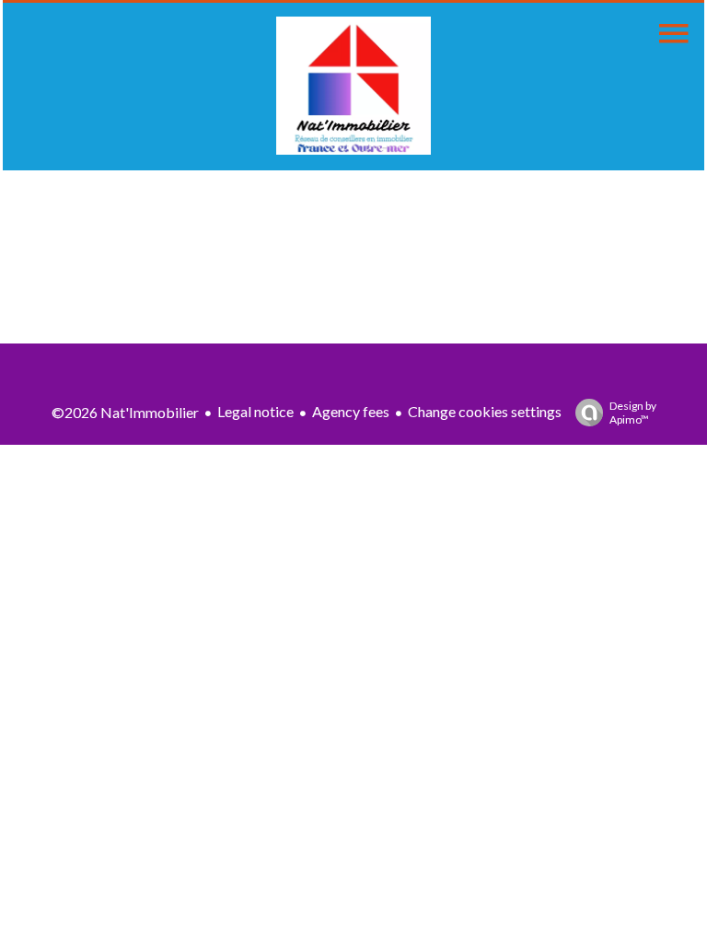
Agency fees (350, 411)
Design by (632, 412)
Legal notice (255, 411)
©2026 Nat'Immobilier (125, 412)
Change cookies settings (485, 411)
